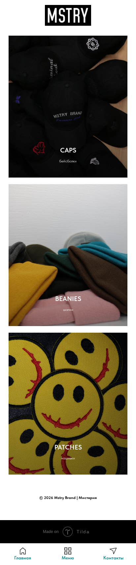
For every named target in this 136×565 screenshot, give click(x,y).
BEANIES (68, 299)
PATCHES (68, 447)
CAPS (68, 150)
